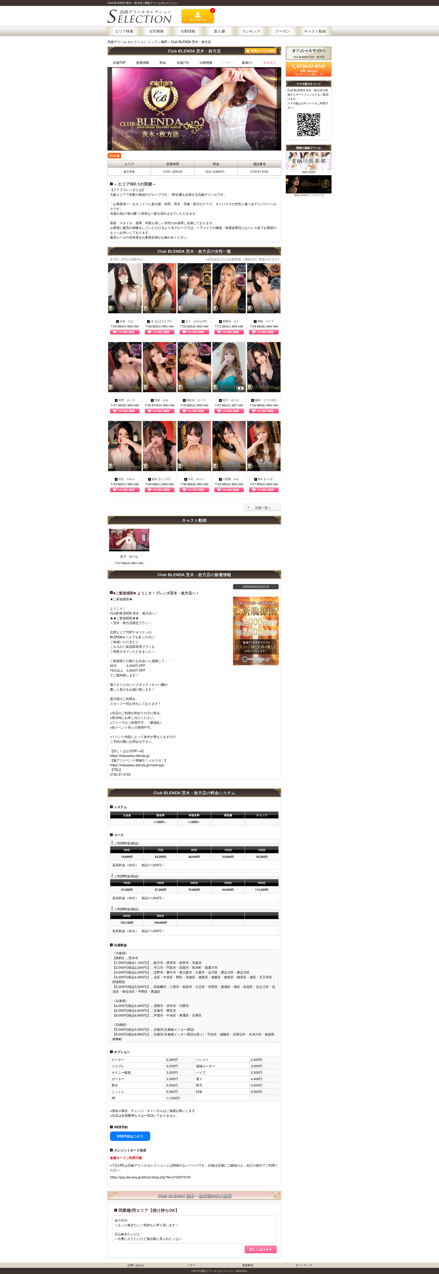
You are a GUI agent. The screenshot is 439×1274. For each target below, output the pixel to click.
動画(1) (247, 62)
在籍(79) (183, 62)
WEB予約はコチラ (130, 1136)
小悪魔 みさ (231, 479)
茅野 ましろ (126, 400)
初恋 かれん (126, 479)
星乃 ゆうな (231, 400)
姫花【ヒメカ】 (161, 479)
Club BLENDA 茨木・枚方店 (191, 41)
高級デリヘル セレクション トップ (132, 41)
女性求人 (269, 62)
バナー (191, 1265)
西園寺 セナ (231, 321)
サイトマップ (303, 1265)
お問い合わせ (135, 1265)
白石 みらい (196, 479)
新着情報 (142, 62)
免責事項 (247, 1265)
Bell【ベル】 (266, 479)
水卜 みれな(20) (196, 321)
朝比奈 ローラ (196, 400)
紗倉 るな (127, 321)
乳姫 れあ (161, 400)
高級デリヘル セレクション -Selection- (224, 1271)
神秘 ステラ (265, 321)
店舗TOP (119, 62)
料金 (163, 62)
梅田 (164, 41)
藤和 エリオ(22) (265, 400)
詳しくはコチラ (260, 1249)
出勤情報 (206, 62)
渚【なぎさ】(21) (161, 321)
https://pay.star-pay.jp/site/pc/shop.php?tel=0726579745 (150, 1177)
